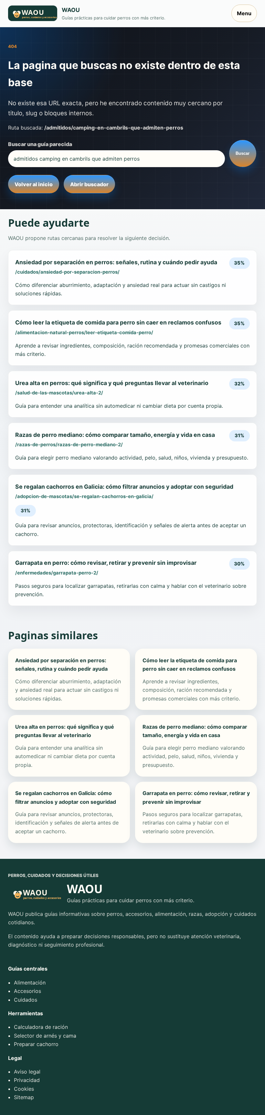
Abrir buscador (89, 184)
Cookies (24, 1089)
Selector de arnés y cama (45, 1035)
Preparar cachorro (36, 1044)
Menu (244, 13)
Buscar (242, 153)
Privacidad (27, 1080)
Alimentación (30, 982)
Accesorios (27, 991)
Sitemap (24, 1097)
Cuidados (25, 999)
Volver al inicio (34, 184)
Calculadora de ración (41, 1027)
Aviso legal (27, 1071)
